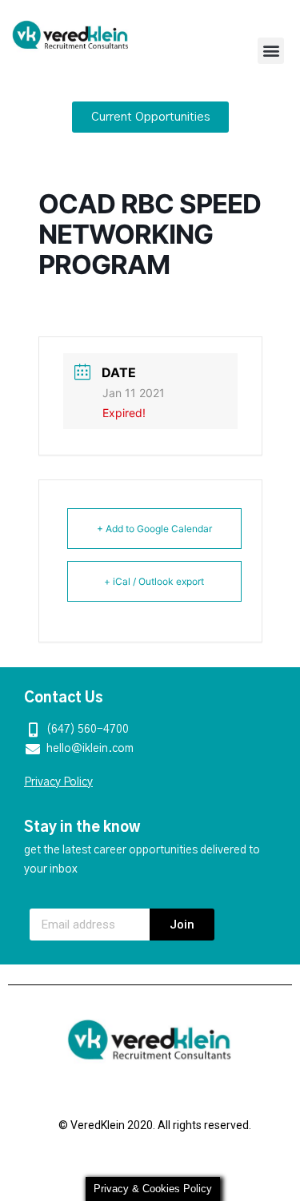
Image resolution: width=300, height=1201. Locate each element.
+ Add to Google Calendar (154, 529)
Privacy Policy (58, 782)
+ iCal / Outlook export (154, 581)
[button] (271, 51)
